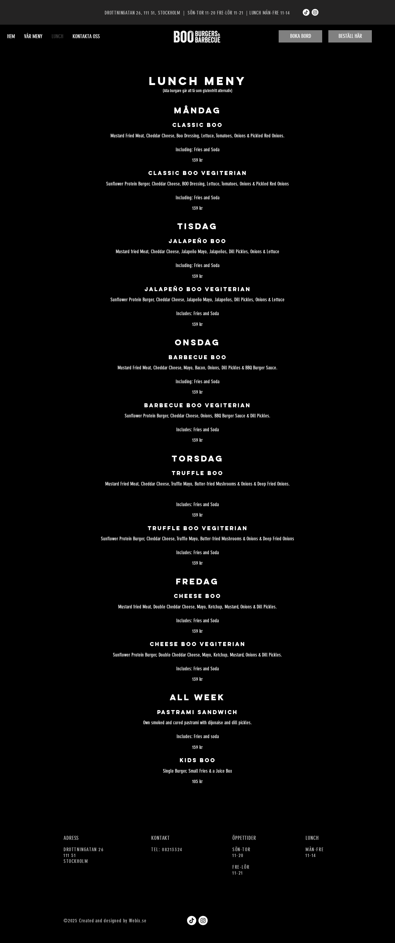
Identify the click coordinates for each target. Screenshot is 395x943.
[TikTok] (306, 12)
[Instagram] (315, 12)
